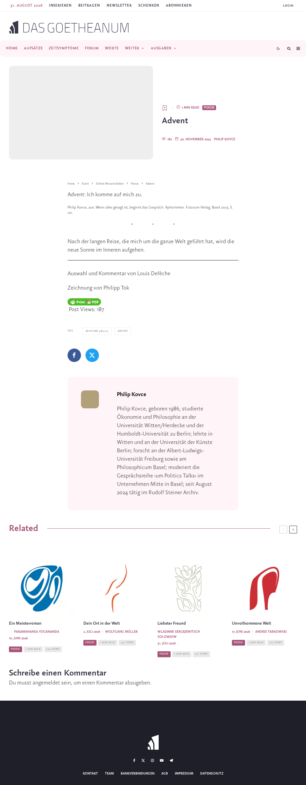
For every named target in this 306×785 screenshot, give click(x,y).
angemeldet (46, 683)
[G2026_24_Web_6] (41, 588)
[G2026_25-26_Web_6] (264, 588)
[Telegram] (171, 760)
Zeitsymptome (64, 48)
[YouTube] (161, 760)
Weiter (132, 48)
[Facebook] (134, 760)
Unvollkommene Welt (251, 623)
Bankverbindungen (137, 773)
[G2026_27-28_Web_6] (116, 588)
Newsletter (119, 5)
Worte (112, 48)
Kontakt (90, 773)
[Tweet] (92, 355)
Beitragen (89, 5)
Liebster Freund (171, 623)
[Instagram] (152, 760)
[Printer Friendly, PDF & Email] (84, 301)
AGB (164, 773)
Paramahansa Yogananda (36, 632)
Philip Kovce (224, 139)
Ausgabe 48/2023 (97, 331)
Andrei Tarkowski (271, 632)
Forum (92, 48)
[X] (143, 760)
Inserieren (60, 5)
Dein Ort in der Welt (101, 623)
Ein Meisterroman (25, 623)
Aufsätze (33, 48)
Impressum (184, 773)
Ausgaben (161, 48)
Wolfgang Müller (121, 632)
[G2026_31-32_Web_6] (190, 588)
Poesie (209, 107)
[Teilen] (74, 355)
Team (109, 773)
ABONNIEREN (179, 5)
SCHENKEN (148, 5)
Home (12, 48)
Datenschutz (212, 773)
